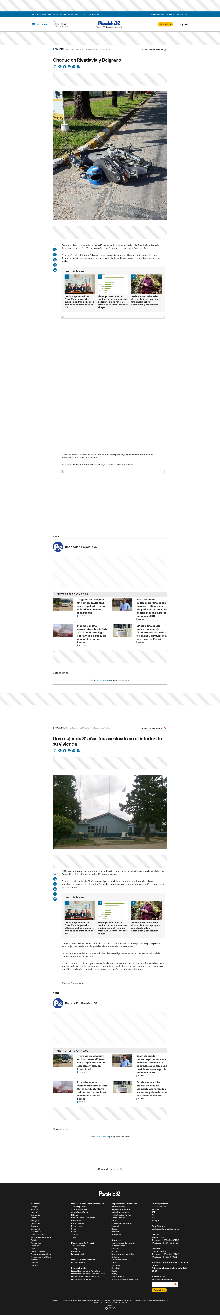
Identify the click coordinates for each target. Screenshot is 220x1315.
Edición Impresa (157, 14)
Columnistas (93, 14)
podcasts (80, 14)
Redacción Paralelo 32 (81, 547)
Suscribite (165, 24)
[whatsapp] (59, 66)
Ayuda (124, 1302)
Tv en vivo (170, 14)
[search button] (33, 14)
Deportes (41, 14)
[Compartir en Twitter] (69, 66)
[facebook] (64, 66)
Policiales (53, 14)
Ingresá (184, 24)
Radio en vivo (182, 14)
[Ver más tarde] (55, 67)
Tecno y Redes (66, 14)
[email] (73, 66)
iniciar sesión (103, 680)
